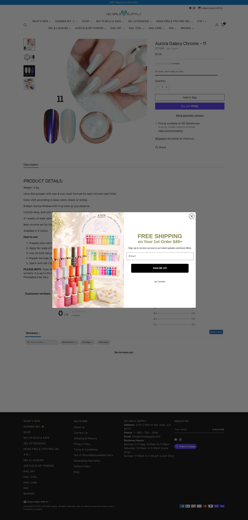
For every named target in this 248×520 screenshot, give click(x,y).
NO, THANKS (160, 282)
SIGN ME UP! (160, 268)
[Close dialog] (191, 216)
